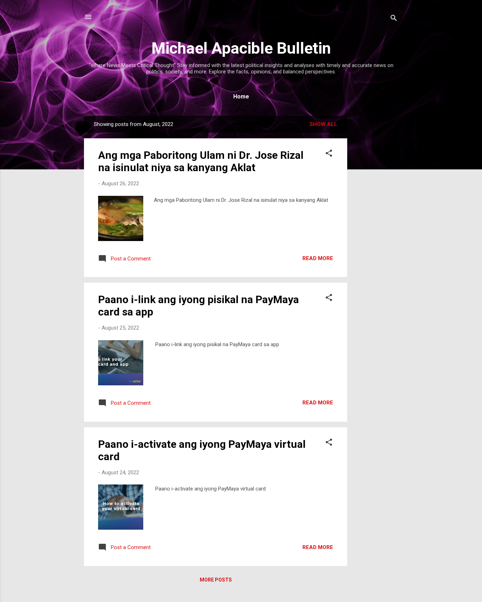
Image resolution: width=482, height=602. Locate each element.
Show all (323, 124)
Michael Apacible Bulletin (241, 48)
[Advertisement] (375, 221)
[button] (329, 154)
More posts (216, 580)
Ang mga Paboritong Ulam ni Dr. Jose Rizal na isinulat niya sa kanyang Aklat (200, 161)
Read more (317, 258)
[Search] (394, 19)
